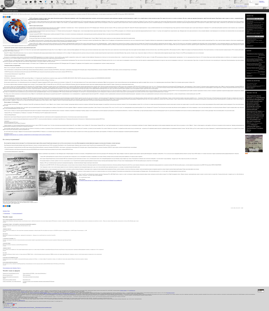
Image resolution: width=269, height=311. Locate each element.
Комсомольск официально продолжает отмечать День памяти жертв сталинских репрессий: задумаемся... (256, 68)
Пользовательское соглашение (7, 289)
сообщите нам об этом (21, 300)
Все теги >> (249, 131)
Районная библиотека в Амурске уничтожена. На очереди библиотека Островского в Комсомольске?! (255, 54)
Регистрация (261, 1)
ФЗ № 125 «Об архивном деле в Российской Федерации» (38, 292)
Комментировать (7, 213)
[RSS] (246, 153)
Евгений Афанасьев (261, 57)
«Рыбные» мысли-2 (7, 229)
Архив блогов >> (250, 75)
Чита (260, 126)
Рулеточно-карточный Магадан (10, 257)
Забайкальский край (255, 108)
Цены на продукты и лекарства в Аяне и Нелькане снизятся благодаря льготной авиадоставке (255, 25)
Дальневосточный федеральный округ (253, 104)
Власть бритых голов (26, 279)
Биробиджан (261, 98)
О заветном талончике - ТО (9, 238)
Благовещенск (251, 99)
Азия (248, 96)
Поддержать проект (64, 3)
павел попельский (262, 55)
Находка (252, 114)
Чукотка (249, 128)
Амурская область (255, 96)
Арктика (254, 97)
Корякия (263, 111)
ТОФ (255, 123)
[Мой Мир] (7, 17)
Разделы (30, 3)
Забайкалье (249, 108)
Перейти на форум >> (251, 87)
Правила (57, 3)
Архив (35, 3)
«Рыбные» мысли (7, 248)
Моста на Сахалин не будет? (8, 275)
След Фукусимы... (7, 243)
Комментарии (40, 3)
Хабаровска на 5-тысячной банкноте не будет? (11, 273)
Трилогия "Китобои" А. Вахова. (241, 5)
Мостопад (5, 233)
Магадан (253, 112)
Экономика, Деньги (6, 211)
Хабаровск (254, 125)
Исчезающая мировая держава (10, 262)
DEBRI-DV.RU (14, 303)
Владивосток (259, 99)
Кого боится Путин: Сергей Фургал (253, 70)
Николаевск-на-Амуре (259, 114)
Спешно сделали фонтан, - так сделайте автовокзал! (12, 281)
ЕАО (259, 106)
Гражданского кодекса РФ (170, 292)
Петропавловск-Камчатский (255, 116)
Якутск (249, 130)
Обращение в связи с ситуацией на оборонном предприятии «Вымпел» (19, 224)
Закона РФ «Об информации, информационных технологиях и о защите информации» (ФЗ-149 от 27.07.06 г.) (60, 293)
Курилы (249, 112)
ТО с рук (5, 252)
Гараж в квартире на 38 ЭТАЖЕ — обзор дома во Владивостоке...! (34, 273)
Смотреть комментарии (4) (17, 213)
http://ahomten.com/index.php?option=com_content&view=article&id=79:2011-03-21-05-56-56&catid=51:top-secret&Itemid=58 (100, 180)
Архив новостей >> (250, 45)
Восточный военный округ (254, 101)
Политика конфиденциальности (16, 289)
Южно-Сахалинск (257, 128)
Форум (46, 3)
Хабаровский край (253, 126)
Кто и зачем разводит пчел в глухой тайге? (13, 219)
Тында (258, 123)
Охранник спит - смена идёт (251, 84)
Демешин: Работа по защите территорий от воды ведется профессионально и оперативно (255, 33)
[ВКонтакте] (3, 17)
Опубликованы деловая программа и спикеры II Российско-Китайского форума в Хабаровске (255, 27)
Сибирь (253, 123)
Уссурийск (248, 124)
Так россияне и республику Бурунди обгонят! (31, 276)
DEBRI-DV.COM (9, 303)
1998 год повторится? (26, 275)
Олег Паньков (262, 74)
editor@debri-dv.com (132, 290)
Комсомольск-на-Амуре (254, 111)
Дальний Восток (252, 106)
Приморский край (252, 118)
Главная (26, 3)
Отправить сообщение (123, 290)
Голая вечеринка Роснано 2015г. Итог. (253, 56)
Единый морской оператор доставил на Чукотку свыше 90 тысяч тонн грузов (255, 39)
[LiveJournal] (9, 17)
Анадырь (249, 98)
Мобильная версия (73, 3)
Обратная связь (52, 3)
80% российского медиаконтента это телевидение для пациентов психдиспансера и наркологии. (256, 86)
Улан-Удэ (260, 123)
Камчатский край (252, 109)
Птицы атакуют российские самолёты (9, 279)
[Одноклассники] (5, 17)
